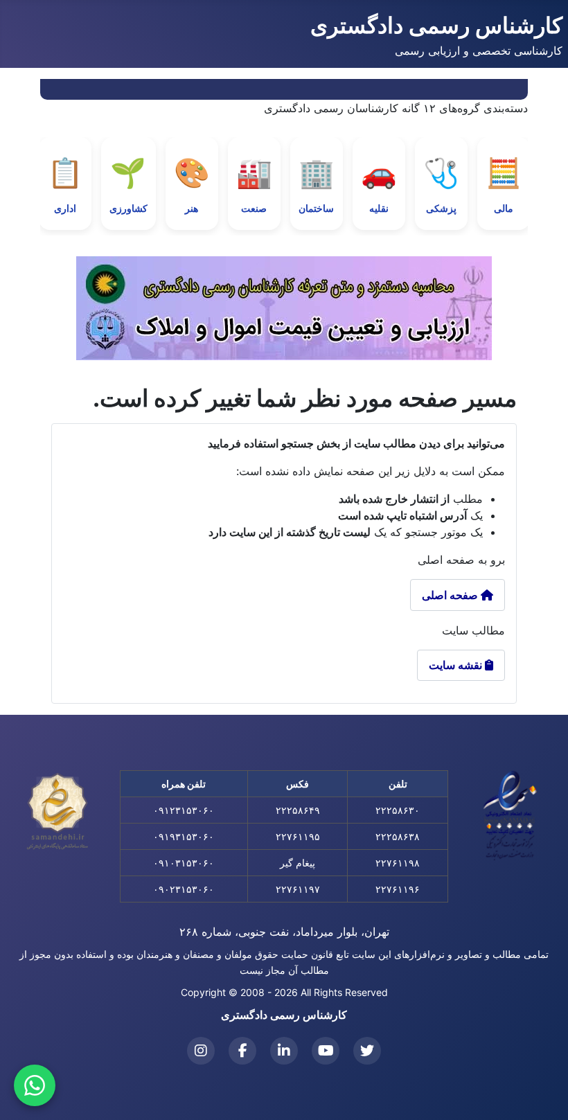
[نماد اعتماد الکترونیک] (510, 815)
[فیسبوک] (242, 1051)
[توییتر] (367, 1051)
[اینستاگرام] (201, 1051)
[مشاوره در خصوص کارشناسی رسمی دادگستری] (34, 1085)
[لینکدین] (284, 1051)
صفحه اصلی (451, 595)
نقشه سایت (461, 665)
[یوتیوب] (325, 1051)
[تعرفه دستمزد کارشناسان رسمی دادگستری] (284, 308)
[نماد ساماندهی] (57, 811)
